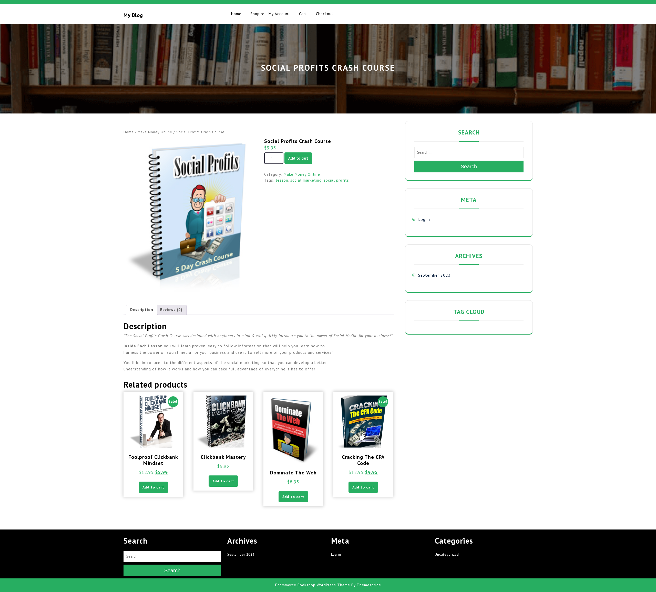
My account (279, 13)
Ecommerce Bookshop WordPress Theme (312, 585)
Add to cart (298, 158)
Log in (424, 219)
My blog (133, 15)
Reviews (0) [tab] (171, 309)
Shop (255, 13)
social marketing (306, 180)
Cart (303, 13)
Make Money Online (155, 132)
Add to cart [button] (153, 487)
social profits (336, 180)
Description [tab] (141, 309)
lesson (282, 180)
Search (469, 166)
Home (236, 13)
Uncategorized (447, 554)
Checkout (324, 13)
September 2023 (434, 275)
